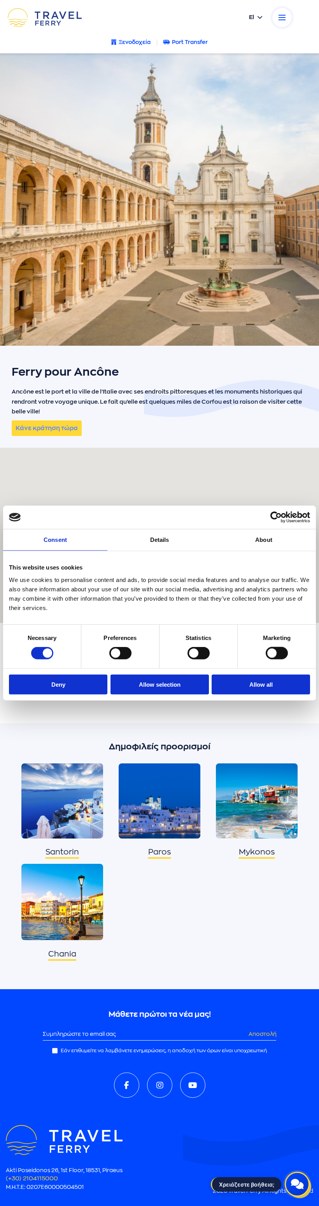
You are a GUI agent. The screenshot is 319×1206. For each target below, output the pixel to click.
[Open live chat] (297, 1184)
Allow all (261, 684)
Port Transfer (190, 42)
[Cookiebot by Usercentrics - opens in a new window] (276, 517)
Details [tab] (159, 539)
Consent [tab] (55, 539)
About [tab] (263, 539)
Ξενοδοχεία (135, 42)
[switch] (120, 653)
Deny (58, 684)
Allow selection (160, 684)
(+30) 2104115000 (32, 1178)
